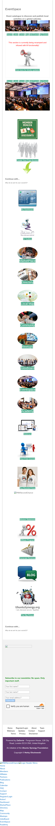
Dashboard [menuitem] (4, 802)
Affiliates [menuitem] (3, 774)
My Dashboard (27, 209)
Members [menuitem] (4, 771)
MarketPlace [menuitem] (5, 805)
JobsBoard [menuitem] (4, 819)
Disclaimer (33, 734)
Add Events (34, 34)
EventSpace (27, 389)
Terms (13, 734)
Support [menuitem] (3, 794)
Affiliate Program (27, 540)
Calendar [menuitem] (4, 785)
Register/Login (22, 728)
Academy (27, 411)
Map (27, 34)
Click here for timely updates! (27, 70)
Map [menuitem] (2, 810)
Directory (27, 282)
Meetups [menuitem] (3, 816)
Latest (15, 34)
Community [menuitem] (5, 813)
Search (10, 34)
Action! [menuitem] (3, 799)
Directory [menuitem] (4, 808)
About (34, 728)
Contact (31, 731)
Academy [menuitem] (4, 824)
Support (41, 731)
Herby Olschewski (33, 752)
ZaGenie (20, 740)
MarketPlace (27, 260)
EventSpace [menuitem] (5, 822)
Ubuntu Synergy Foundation (35, 748)
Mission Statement (27, 519)
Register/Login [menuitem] (6, 796)
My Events (44, 34)
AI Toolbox (27, 239)
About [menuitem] (2, 768)
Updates (21, 731)
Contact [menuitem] (3, 791)
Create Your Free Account (27, 160)
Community (27, 325)
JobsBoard (27, 368)
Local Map (27, 303)
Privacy (22, 734)
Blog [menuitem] (2, 782)
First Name (10, 684)
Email (7, 695)
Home (10, 728)
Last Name (9, 689)
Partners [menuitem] (3, 777)
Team (42, 728)
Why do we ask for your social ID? (16, 183)
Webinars (27, 434)
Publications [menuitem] (5, 780)
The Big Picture (27, 615)
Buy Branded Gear (27, 488)
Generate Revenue (27, 558)
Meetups (27, 346)
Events (22, 34)
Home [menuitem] (2, 766)
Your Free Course (27, 459)
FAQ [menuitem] (2, 788)
